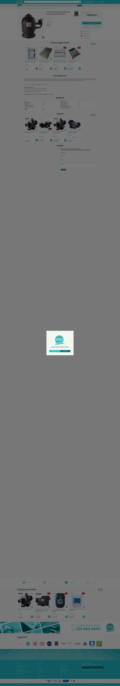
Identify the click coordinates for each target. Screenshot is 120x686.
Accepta (65, 351)
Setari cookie (54, 351)
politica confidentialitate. (65, 347)
